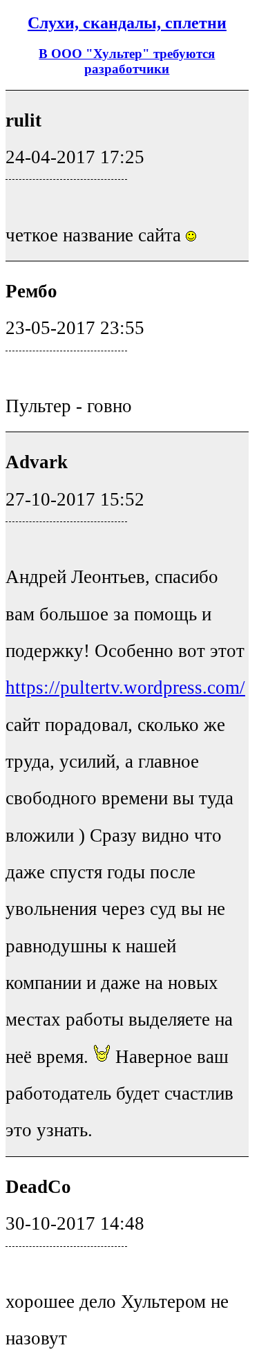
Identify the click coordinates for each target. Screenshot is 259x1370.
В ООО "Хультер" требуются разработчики (127, 61)
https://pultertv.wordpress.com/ (125, 687)
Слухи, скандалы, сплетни (127, 23)
